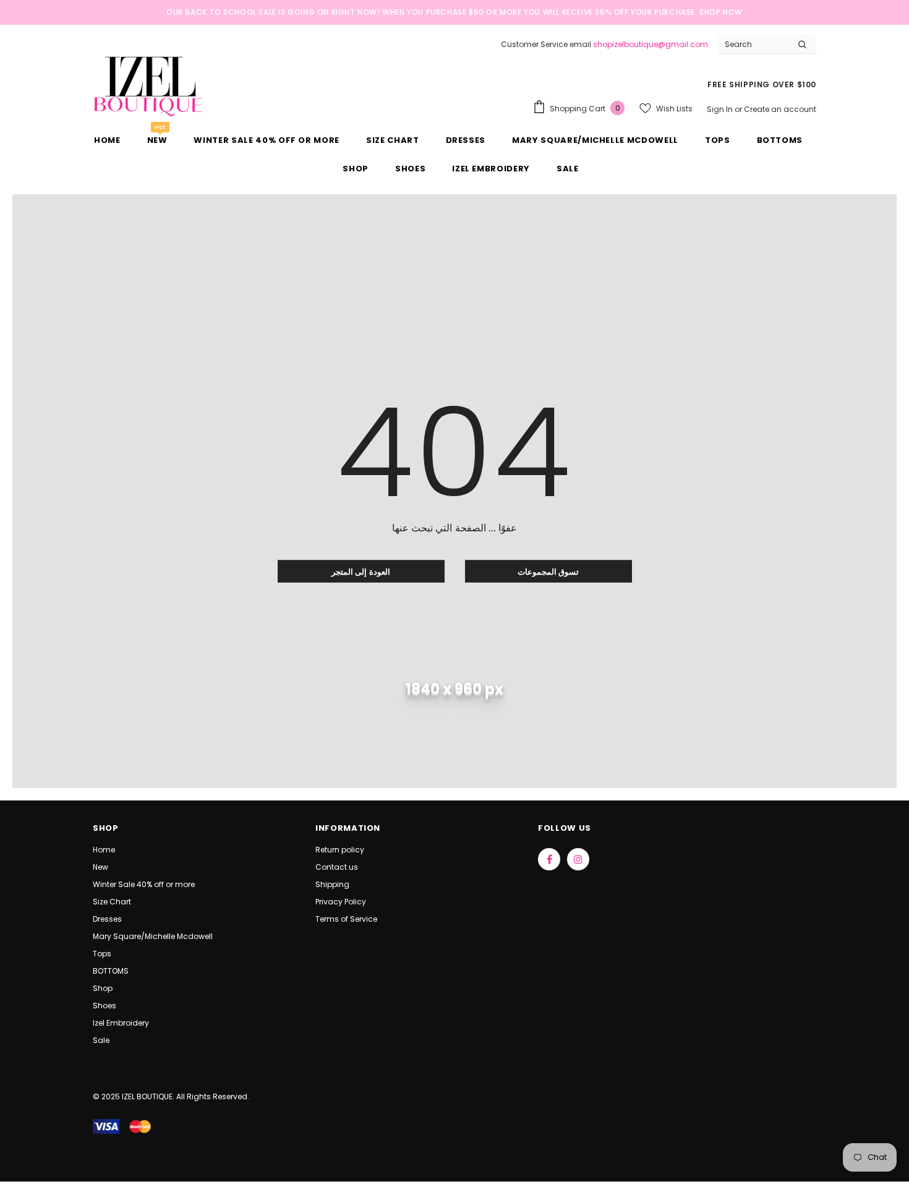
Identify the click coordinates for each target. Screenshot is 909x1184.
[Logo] (148, 85)
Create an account (780, 109)
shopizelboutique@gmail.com (650, 44)
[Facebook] (549, 859)
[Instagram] (578, 859)
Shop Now (721, 12)
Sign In (721, 109)
